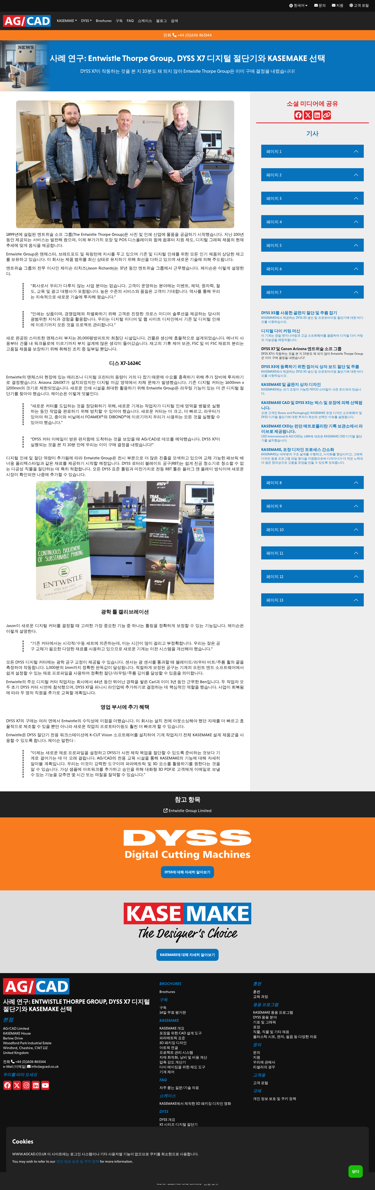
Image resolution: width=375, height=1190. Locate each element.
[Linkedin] (35, 1086)
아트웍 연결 (168, 1048)
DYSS (85, 21)
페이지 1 (273, 151)
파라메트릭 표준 (172, 1038)
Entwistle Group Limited (189, 810)
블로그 (161, 21)
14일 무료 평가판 (172, 1012)
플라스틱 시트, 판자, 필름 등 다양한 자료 (285, 1037)
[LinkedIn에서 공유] (317, 116)
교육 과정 (260, 997)
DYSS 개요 (167, 1120)
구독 (119, 21)
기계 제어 (166, 1072)
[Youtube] (45, 1086)
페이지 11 (274, 553)
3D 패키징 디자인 (173, 1043)
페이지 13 (274, 600)
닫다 (355, 1171)
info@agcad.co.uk (44, 1066)
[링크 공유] (326, 116)
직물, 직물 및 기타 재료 (271, 1032)
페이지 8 (274, 483)
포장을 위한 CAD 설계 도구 (180, 1033)
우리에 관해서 (264, 1062)
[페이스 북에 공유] (298, 116)
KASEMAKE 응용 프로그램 (273, 1012)
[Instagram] (26, 1086)
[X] (16, 1086)
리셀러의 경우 (264, 1067)
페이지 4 (274, 222)
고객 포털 (361, 5)
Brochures (103, 21)
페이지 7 (273, 292)
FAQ (130, 21)
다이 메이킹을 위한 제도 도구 (182, 1067)
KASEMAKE (65, 21)
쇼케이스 (145, 21)
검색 (174, 21)
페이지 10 (275, 529)
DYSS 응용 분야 (265, 1017)
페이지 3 (273, 198)
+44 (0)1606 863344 (194, 35)
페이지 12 (274, 576)
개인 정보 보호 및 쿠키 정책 (274, 1099)
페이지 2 (273, 175)
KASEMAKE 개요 (171, 1028)
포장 (256, 1027)
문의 (322, 5)
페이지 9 (274, 506)
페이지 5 (274, 245)
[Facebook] (7, 1086)
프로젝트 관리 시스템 (176, 1052)
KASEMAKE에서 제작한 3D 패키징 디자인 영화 (195, 1103)
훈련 (256, 992)
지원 (339, 5)
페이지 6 (274, 269)
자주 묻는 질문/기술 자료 (179, 1088)
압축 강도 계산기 (172, 1062)
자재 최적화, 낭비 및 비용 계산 (183, 1057)
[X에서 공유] (308, 116)
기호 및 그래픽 (264, 1022)
